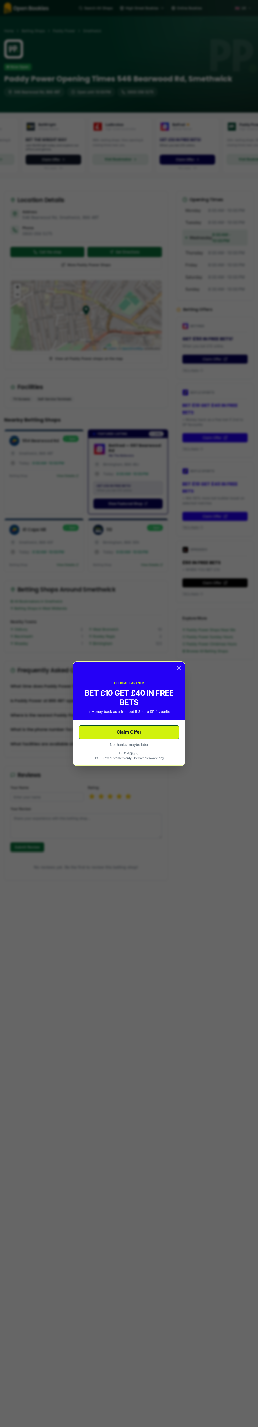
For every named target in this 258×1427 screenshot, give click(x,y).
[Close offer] (179, 668)
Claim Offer (129, 732)
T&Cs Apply (127, 753)
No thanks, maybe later (129, 744)
